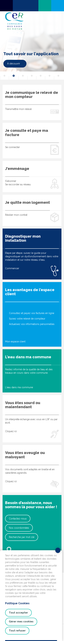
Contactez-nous (18, 518)
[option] (32, 45)
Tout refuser (17, 630)
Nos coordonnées (19, 527)
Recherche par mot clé (21, 537)
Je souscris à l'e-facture (20, 63)
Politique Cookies (17, 603)
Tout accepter (18, 612)
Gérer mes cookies (21, 621)
